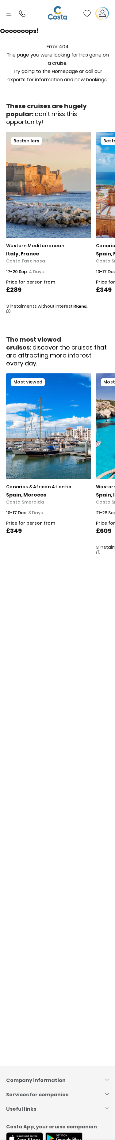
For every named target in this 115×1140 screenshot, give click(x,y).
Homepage (65, 71)
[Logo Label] (57, 13)
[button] (87, 13)
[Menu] (9, 13)
